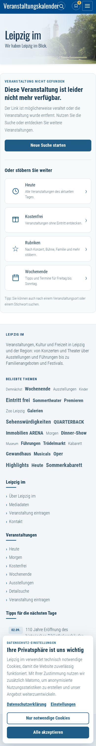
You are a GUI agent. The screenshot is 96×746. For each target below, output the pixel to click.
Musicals (42, 454)
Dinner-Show (74, 433)
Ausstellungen (64, 389)
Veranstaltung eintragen (29, 513)
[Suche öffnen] (61, 6)
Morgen (52, 433)
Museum (12, 443)
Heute (37, 465)
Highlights (17, 465)
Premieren (73, 400)
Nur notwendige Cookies (48, 718)
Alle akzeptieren (48, 732)
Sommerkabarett (64, 465)
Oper (58, 454)
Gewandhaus (18, 454)
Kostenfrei (18, 565)
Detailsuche (19, 591)
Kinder (83, 389)
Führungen (30, 443)
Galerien (35, 411)
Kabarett (75, 443)
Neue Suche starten (48, 145)
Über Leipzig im (22, 496)
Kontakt (15, 521)
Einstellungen (63, 704)
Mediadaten (19, 504)
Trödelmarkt (54, 443)
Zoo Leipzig (15, 410)
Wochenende (37, 389)
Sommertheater (47, 400)
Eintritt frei (18, 400)
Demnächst (14, 389)
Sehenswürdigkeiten (28, 421)
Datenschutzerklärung (26, 704)
